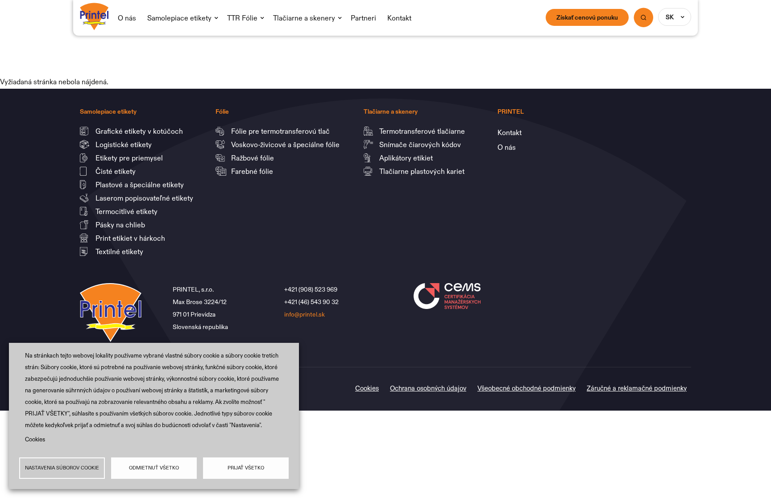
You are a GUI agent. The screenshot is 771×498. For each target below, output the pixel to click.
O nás (127, 17)
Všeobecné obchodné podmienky (526, 388)
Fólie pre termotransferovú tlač (281, 131)
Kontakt (399, 17)
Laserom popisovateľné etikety (144, 198)
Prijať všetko (246, 467)
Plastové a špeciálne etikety (140, 184)
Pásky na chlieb (121, 224)
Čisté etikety (116, 171)
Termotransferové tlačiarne (423, 131)
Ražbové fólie (253, 157)
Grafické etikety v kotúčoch (140, 131)
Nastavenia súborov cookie (62, 467)
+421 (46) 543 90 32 (312, 302)
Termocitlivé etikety (127, 211)
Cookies (35, 439)
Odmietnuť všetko (154, 467)
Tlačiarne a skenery (304, 17)
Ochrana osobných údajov (428, 388)
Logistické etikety (124, 144)
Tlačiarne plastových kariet (421, 171)
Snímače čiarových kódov (421, 144)
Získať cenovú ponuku (587, 17)
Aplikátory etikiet (407, 157)
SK (670, 17)
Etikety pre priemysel (130, 157)
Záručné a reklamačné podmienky (637, 388)
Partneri (363, 17)
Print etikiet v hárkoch (131, 238)
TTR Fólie (242, 17)
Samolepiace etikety (179, 17)
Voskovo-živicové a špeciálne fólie (286, 144)
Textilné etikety (119, 251)
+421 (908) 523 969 (311, 289)
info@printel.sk (304, 314)
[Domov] (94, 9)
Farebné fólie (252, 171)
